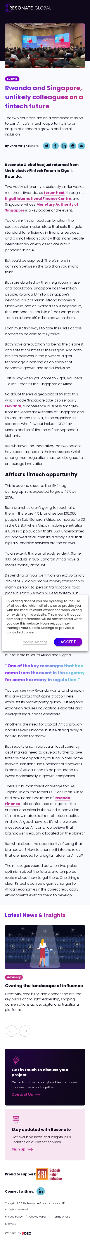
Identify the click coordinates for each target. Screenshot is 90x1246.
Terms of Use (61, 1216)
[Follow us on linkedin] (40, 1191)
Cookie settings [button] (35, 642)
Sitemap (10, 1224)
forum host (54, 192)
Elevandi (13, 406)
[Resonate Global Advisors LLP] (28, 7)
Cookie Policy (38, 1216)
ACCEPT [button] (68, 641)
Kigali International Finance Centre (38, 198)
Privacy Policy (14, 1216)
